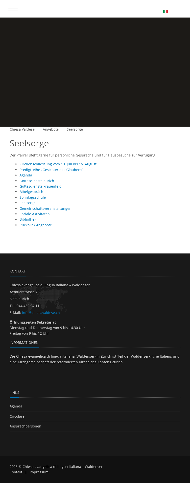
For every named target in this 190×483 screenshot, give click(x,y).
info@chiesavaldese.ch (41, 312)
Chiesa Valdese (22, 129)
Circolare (17, 416)
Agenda (16, 406)
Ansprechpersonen (25, 426)
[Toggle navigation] (12, 9)
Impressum (39, 472)
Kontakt (16, 472)
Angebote (51, 129)
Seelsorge (75, 129)
